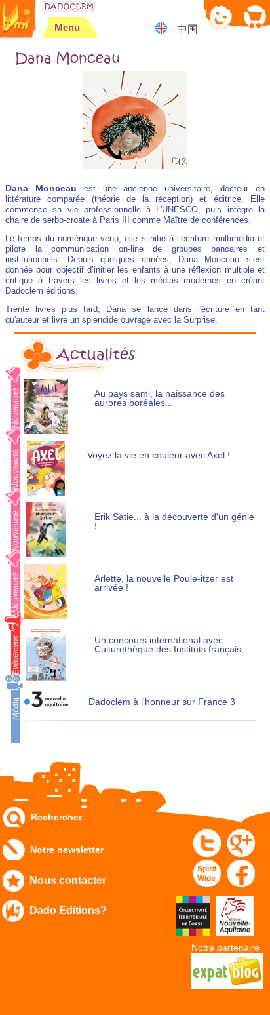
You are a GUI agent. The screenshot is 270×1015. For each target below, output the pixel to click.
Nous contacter (67, 880)
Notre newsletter (67, 850)
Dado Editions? (68, 910)
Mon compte (221, 16)
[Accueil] (69, 6)
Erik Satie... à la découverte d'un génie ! (174, 521)
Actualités (95, 354)
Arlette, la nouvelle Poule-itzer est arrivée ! (163, 583)
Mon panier (254, 16)
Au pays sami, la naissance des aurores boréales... (159, 398)
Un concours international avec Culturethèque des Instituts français (167, 644)
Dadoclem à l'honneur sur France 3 (161, 702)
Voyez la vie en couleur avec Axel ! (158, 455)
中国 (187, 29)
